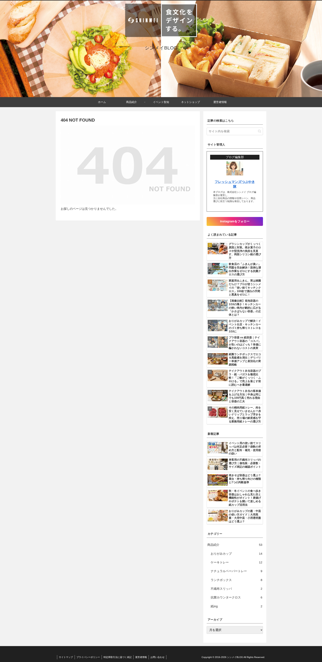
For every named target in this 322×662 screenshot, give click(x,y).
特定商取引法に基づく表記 (117, 657)
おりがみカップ (236, 553)
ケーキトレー (236, 562)
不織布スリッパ (236, 588)
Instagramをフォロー (235, 221)
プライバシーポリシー (88, 657)
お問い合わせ (157, 657)
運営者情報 (141, 657)
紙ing (236, 606)
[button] (259, 131)
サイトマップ (66, 657)
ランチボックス (236, 580)
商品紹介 (234, 544)
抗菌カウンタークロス (236, 597)
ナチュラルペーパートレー (236, 571)
